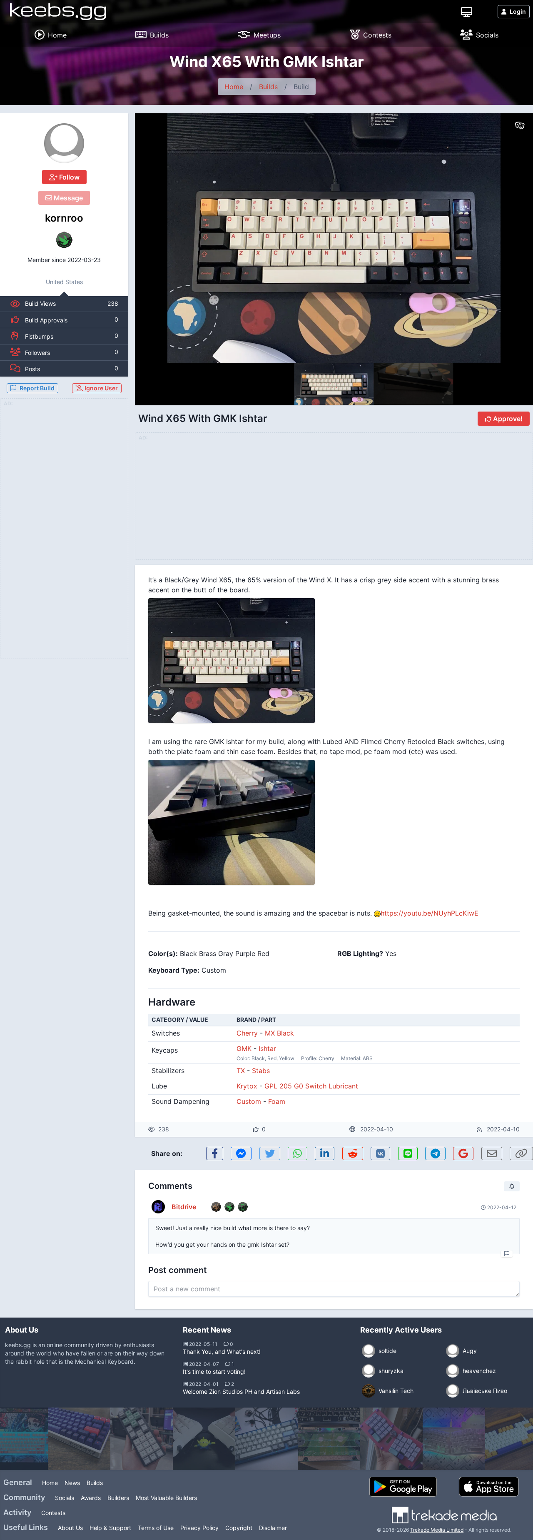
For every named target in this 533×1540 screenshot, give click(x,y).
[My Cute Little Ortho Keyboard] (329, 1439)
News (72, 1482)
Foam (276, 1101)
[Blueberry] (266, 1439)
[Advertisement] (64, 534)
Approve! (507, 418)
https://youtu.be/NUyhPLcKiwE (429, 913)
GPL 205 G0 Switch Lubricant (311, 1086)
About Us (70, 1527)
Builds (268, 86)
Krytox (247, 1086)
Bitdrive (184, 1207)
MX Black (279, 1033)
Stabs (261, 1070)
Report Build (37, 388)
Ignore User (100, 388)
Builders (118, 1497)
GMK (244, 1048)
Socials (64, 1497)
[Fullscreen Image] (334, 660)
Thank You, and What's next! (222, 1351)
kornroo (64, 218)
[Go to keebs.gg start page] (58, 11)
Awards (91, 1497)
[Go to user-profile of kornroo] (64, 143)
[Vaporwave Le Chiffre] (391, 1439)
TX (241, 1070)
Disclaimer (273, 1527)
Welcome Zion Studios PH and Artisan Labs (241, 1391)
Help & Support (110, 1527)
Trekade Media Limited (436, 1530)
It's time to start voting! (214, 1371)
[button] (508, 238)
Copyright (238, 1527)
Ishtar (267, 1048)
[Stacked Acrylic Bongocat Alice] (454, 1439)
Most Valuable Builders (166, 1497)
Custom (249, 1101)
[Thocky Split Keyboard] (204, 1439)
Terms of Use (156, 1527)
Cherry (247, 1033)
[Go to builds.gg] (466, 11)
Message (67, 198)
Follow (68, 177)
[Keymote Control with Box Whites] (141, 1439)
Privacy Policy (199, 1527)
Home (233, 86)
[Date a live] (79, 1439)
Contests (53, 1512)
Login (518, 11)
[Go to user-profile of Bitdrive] (158, 1206)
